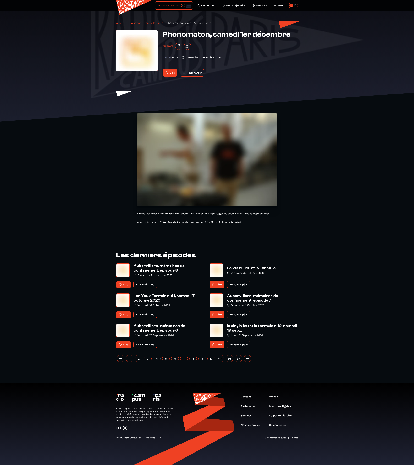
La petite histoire (280, 415)
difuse (295, 438)
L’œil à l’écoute (154, 23)
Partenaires (248, 406)
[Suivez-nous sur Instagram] (125, 428)
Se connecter (277, 425)
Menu (281, 5)
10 (211, 358)
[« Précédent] (120, 358)
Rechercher (208, 5)
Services (261, 5)
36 (229, 358)
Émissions (135, 23)
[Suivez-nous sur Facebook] (118, 428)
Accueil (120, 23)
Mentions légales (280, 406)
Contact (246, 396)
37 (238, 358)
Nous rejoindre (235, 5)
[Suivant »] (247, 358)
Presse (273, 396)
